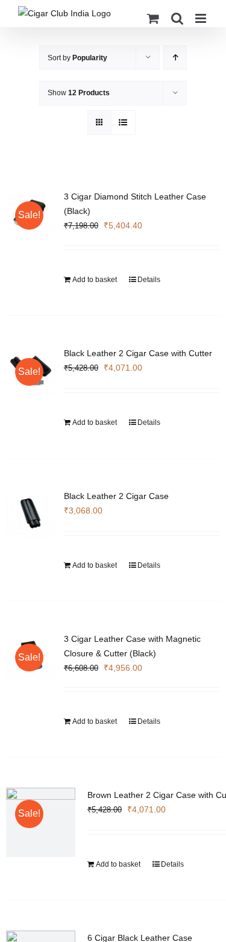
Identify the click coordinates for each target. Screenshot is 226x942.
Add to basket (94, 279)
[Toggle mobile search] (177, 18)
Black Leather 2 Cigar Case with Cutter (138, 353)
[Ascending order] (175, 57)
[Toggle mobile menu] (201, 18)
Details (148, 279)
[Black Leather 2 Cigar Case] (30, 513)
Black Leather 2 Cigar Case (116, 496)
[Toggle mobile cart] (153, 18)
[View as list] (123, 122)
